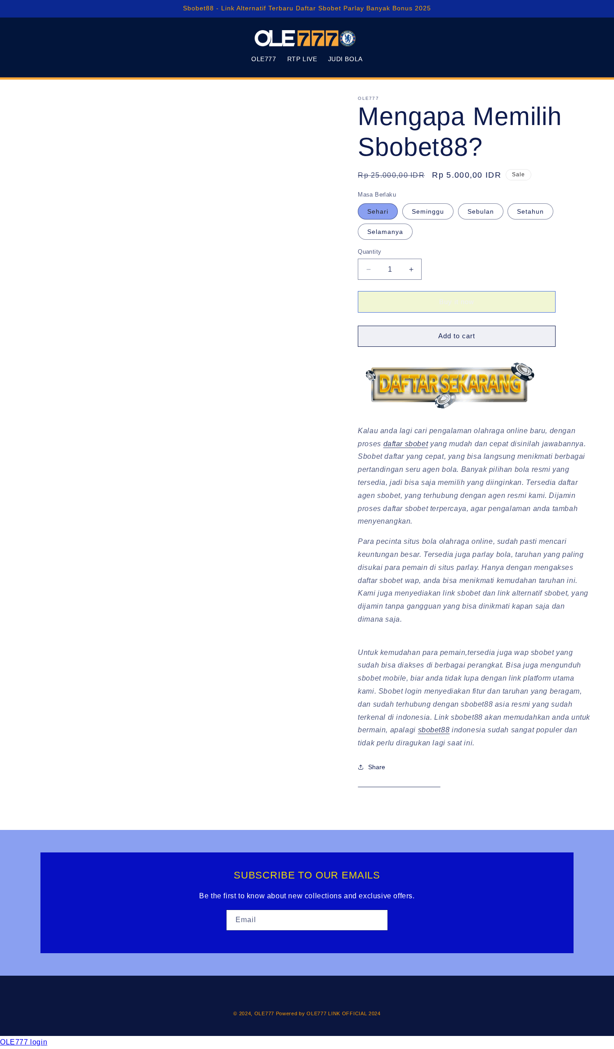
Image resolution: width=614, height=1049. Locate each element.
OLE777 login (23, 1042)
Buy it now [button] (456, 301)
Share (376, 767)
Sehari (377, 211)
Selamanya (385, 231)
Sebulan (480, 211)
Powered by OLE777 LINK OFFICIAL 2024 (328, 1013)
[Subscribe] (377, 920)
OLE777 (264, 1013)
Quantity (369, 251)
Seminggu (428, 211)
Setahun (530, 211)
